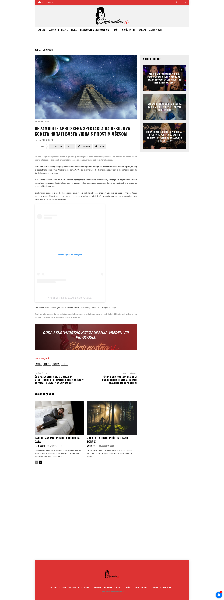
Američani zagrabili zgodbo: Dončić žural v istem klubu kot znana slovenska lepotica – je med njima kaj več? (164, 78)
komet (46, 364)
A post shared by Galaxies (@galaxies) (70, 298)
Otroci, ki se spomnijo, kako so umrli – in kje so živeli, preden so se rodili (165, 107)
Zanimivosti (47, 49)
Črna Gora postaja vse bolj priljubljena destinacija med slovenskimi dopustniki (119, 380)
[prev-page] (36, 462)
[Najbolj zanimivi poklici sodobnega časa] (59, 418)
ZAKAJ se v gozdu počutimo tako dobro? (107, 439)
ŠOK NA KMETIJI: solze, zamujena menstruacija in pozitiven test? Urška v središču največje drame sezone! (59, 380)
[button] (181, 2)
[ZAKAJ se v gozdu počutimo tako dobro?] (112, 418)
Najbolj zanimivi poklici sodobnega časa (57, 439)
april (38, 364)
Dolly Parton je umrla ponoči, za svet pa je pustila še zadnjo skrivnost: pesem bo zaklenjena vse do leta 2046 (164, 136)
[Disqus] (112, 514)
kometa (56, 364)
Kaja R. (45, 358)
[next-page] (40, 462)
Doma (37, 49)
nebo (64, 364)
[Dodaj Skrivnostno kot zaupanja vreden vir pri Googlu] (86, 337)
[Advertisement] (82, 38)
